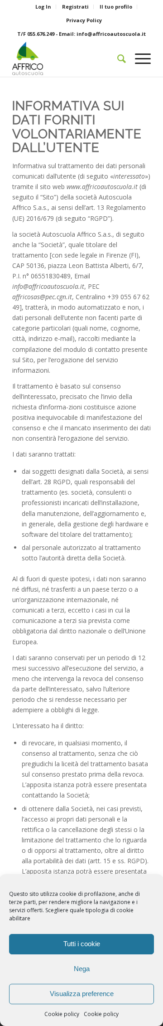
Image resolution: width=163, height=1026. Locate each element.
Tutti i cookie (81, 944)
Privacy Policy (84, 20)
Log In (43, 6)
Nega (82, 969)
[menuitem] (43, 7)
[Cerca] (117, 58)
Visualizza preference (82, 993)
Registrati (75, 6)
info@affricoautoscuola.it (111, 33)
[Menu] (138, 58)
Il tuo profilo (116, 6)
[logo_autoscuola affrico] (67, 58)
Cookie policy (61, 1014)
